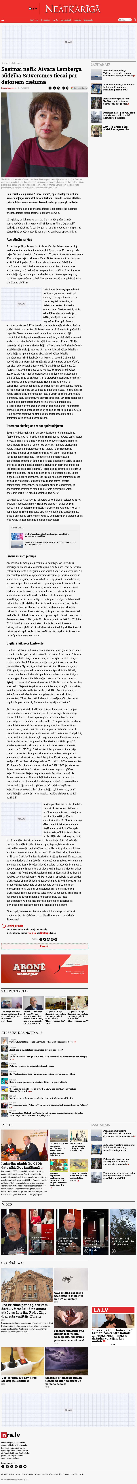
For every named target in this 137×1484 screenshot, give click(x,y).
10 (11, 1107)
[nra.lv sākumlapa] (33, 8)
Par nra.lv (4, 1474)
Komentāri (45, 20)
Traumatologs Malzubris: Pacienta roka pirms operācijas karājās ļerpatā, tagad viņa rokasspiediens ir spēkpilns (46, 1114)
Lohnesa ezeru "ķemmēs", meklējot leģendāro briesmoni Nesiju (41, 1098)
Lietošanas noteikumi (41, 1474)
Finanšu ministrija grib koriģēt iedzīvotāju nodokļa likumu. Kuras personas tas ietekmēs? (69, 1335)
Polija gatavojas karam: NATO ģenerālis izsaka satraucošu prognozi (116, 101)
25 (31, 1091)
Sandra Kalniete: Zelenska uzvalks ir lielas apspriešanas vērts (41, 1042)
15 (128, 104)
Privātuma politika (27, 1474)
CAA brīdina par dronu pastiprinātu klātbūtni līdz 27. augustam (68, 1296)
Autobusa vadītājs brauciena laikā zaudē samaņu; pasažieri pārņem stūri (119, 87)
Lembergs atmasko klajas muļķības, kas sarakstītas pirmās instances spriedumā (11, 1016)
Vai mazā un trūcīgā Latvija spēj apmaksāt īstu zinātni (77, 1147)
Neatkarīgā (10, 63)
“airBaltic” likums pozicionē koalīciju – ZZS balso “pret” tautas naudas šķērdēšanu (59, 1149)
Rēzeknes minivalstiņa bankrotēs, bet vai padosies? (36, 1050)
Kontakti (81, 1474)
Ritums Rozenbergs (8, 88)
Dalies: (35, 939)
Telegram (31, 933)
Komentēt (44, 946)
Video (7, 1204)
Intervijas (34, 20)
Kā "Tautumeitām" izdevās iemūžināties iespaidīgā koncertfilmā (42, 1074)
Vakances (74, 1474)
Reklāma (11, 1474)
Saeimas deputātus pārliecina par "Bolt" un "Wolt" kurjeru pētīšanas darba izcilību (58, 1179)
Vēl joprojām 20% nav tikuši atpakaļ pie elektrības (19, 1379)
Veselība (77, 20)
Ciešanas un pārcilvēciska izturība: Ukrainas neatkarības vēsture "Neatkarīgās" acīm (42, 1090)
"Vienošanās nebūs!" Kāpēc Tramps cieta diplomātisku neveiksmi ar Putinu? (48, 1105)
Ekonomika (88, 20)
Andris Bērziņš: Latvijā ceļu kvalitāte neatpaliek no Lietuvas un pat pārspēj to (48, 1057)
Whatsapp (45, 933)
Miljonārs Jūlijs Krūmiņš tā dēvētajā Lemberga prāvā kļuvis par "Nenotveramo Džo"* (77, 1016)
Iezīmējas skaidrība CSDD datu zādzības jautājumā (21, 1165)
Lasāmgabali (66, 20)
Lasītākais (100, 64)
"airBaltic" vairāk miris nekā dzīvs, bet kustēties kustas (78, 1177)
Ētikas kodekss (64, 1474)
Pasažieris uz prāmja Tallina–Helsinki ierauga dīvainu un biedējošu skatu (50, 543)
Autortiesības (53, 1474)
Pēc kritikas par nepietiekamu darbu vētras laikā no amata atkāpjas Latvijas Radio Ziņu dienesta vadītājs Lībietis (25, 1310)
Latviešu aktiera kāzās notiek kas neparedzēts (116, 128)
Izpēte (55, 20)
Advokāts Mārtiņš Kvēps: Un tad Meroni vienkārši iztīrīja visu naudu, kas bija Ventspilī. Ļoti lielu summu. (33, 1017)
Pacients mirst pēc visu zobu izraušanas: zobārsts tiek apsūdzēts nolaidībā (119, 115)
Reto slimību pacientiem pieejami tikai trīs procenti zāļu (38, 1082)
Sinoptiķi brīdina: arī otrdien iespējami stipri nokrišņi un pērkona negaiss (63, 1380)
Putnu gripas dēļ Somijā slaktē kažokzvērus (31, 1066)
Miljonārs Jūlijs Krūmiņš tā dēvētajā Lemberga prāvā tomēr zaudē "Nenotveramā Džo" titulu (55, 1017)
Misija (18, 1474)
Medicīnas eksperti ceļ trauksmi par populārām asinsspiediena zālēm (47, 535)
